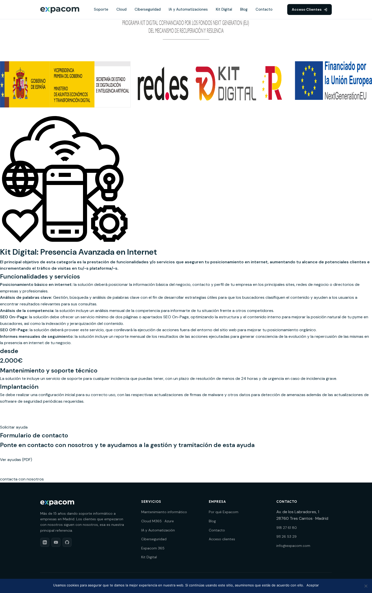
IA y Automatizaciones (188, 9)
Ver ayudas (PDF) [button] (16, 459)
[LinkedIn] (44, 542)
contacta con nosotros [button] (22, 479)
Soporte (101, 9)
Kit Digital (224, 9)
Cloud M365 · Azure (157, 521)
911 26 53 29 (286, 536)
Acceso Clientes (307, 9)
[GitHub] (67, 542)
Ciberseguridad (148, 9)
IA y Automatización (158, 530)
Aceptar (312, 585)
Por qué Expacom (223, 512)
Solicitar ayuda (14, 427)
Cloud (121, 9)
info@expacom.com (293, 545)
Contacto (264, 9)
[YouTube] (55, 542)
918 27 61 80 (286, 527)
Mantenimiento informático (164, 512)
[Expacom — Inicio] (59, 10)
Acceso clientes (222, 539)
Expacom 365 (152, 548)
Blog (243, 9)
